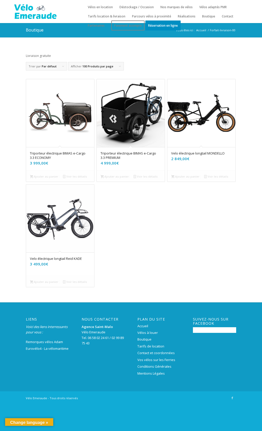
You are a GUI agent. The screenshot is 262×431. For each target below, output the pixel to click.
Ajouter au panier (45, 176)
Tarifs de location (150, 346)
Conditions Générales (154, 366)
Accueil (142, 326)
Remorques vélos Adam (44, 342)
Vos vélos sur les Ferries (156, 359)
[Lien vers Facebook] (232, 398)
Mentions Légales (151, 373)
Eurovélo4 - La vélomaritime (47, 348)
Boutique (34, 30)
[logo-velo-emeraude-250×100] (35, 11)
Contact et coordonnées (156, 353)
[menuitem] (100, 7)
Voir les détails (76, 176)
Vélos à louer (147, 332)
